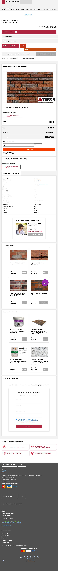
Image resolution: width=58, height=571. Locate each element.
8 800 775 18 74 (7, 9)
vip (23, 45)
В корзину (30, 149)
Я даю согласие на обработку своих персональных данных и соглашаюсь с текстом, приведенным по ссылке (27, 421)
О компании (16, 9)
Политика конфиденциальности (14, 545)
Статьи (34, 9)
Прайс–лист (6, 516)
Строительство (7, 518)
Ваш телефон (19, 406)
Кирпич (8, 58)
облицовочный (43, 184)
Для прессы (29, 9)
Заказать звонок (37, 234)
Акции (4, 511)
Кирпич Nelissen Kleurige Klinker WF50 (37, 263)
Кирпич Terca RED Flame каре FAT (39, 294)
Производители (8, 513)
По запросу (43, 303)
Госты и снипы (41, 9)
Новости (23, 9)
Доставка (48, 9)
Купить (24, 272)
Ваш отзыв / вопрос (20, 411)
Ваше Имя (18, 400)
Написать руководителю (9, 41)
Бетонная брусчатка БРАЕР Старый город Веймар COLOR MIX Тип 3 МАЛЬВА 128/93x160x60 (39, 333)
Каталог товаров (9, 464)
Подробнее (18, 259)
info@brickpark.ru (11, 479)
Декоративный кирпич (16, 58)
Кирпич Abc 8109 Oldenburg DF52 (17, 263)
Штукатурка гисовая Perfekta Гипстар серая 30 (18, 362)
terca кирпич (37, 180)
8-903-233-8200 (32, 229)
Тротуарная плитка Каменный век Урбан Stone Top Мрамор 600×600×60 (39, 363)
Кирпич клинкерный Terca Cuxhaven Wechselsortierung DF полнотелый (18, 294)
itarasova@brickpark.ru (35, 231)
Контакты (54, 9)
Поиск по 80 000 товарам (46, 54)
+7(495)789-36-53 (9, 477)
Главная (3, 58)
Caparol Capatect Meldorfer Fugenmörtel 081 (17, 332)
